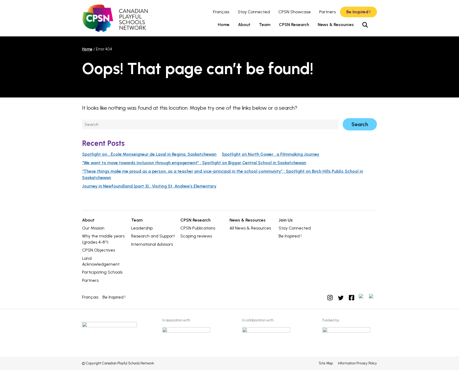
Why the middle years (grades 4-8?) (103, 238)
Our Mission (93, 228)
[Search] (365, 25)
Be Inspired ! (358, 11)
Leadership (142, 228)
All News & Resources (250, 228)
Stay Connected (254, 11)
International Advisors (152, 244)
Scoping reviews (196, 236)
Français (221, 11)
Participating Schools (102, 272)
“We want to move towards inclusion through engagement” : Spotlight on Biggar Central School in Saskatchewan (194, 162)
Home (224, 24)
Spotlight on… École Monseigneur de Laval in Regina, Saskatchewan (149, 154)
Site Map (326, 363)
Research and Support (153, 236)
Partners (327, 11)
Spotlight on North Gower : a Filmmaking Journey (270, 154)
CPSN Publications (197, 228)
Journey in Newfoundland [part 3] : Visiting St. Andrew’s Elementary (149, 186)
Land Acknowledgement (101, 261)
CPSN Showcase (294, 11)
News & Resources (336, 24)
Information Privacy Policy (357, 363)
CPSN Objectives (98, 250)
